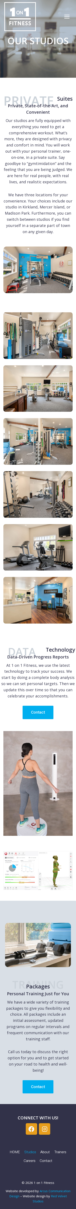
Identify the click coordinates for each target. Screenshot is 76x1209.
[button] (38, 335)
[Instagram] (44, 1129)
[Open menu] (67, 16)
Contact (46, 1160)
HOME (15, 1152)
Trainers (60, 1152)
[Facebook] (31, 1129)
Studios (30, 1152)
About (45, 1152)
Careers (29, 1160)
